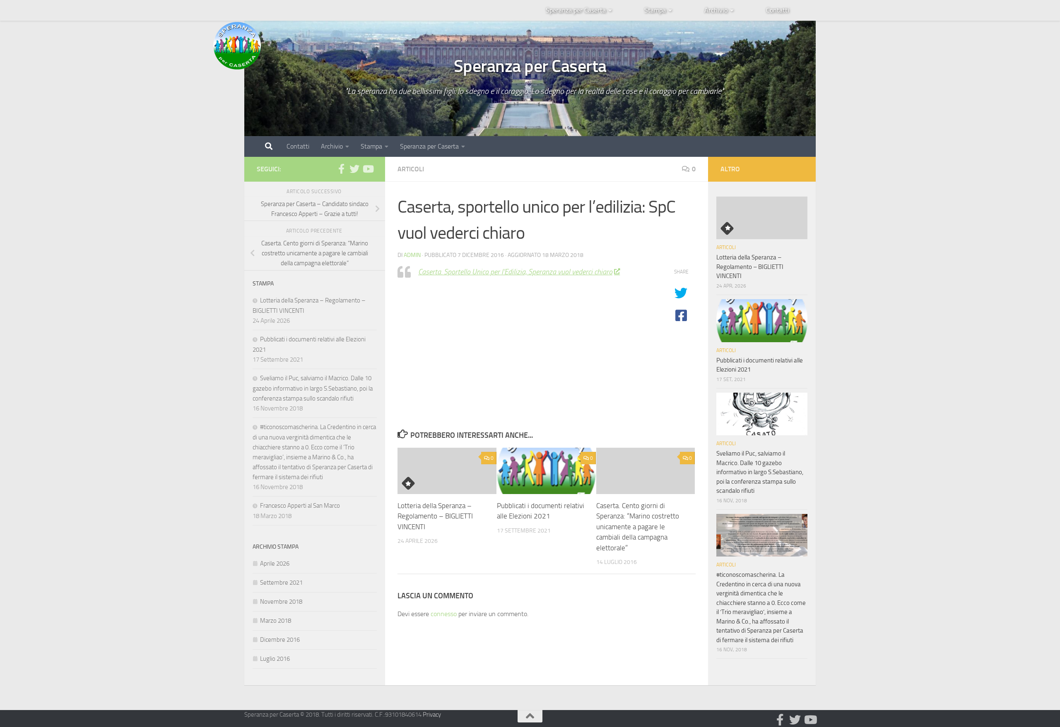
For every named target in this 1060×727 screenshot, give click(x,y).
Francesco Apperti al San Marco (300, 505)
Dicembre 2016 (280, 639)
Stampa (655, 10)
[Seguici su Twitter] (354, 169)
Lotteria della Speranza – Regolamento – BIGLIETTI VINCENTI (435, 516)
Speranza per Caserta (576, 10)
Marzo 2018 (275, 620)
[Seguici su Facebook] (341, 169)
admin (412, 255)
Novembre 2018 (281, 601)
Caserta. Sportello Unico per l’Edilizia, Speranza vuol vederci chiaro (515, 271)
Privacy (432, 714)
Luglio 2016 (275, 658)
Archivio (716, 10)
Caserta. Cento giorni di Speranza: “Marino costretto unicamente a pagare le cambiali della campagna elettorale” (637, 526)
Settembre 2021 (281, 582)
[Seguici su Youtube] (368, 169)
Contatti (777, 10)
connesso (444, 614)
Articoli (411, 169)
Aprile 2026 (274, 563)
